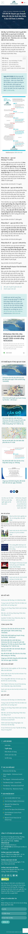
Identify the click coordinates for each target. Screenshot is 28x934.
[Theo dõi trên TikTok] (5, 875)
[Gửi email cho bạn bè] (17, 491)
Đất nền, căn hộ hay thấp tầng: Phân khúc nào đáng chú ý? (13, 614)
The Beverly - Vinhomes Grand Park (13, 785)
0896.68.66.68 (18, 152)
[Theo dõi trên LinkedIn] (14, 875)
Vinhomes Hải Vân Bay (9, 771)
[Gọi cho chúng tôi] (11, 875)
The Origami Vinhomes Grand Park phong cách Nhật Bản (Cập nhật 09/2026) (18, 565)
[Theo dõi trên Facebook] (2, 875)
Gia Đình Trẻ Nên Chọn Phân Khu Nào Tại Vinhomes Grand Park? (13, 619)
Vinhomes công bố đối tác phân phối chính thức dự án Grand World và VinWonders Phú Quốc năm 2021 (20, 503)
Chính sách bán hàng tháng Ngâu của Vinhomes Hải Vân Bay (12, 724)
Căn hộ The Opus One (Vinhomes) (14, 809)
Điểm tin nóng (7, 11)
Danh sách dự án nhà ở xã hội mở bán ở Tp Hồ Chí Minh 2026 (18, 532)
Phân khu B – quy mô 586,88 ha (10, 62)
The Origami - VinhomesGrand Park (13, 779)
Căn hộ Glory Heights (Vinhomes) (14, 801)
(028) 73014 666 (8, 841)
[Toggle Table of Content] (23, 58)
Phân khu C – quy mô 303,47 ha (10, 64)
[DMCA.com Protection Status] (5, 879)
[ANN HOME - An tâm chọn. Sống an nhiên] (14, 3)
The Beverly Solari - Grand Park (12, 782)
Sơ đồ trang (8, 758)
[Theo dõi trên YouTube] (16, 875)
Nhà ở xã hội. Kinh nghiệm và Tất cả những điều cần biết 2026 (17, 518)
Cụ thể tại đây (10, 90)
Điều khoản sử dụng (11, 752)
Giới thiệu (7, 745)
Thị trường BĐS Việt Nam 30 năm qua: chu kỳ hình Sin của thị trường (17, 547)
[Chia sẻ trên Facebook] (11, 491)
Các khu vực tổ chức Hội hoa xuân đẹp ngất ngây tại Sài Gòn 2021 (7, 501)
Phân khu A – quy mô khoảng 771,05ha (12, 60)
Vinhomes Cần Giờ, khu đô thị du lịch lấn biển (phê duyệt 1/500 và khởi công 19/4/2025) (13, 630)
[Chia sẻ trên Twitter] (14, 491)
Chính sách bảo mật (10, 755)
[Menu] (2, 2)
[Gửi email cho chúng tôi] (8, 875)
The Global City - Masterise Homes (13, 789)
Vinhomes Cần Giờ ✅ (19, 11)
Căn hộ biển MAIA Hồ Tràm (12, 798)
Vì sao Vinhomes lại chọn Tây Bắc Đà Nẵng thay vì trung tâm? (13, 729)
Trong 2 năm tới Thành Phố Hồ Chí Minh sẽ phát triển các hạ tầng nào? (13, 604)
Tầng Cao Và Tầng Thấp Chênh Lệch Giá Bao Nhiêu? (14, 609)
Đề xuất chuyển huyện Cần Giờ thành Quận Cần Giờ (13, 69)
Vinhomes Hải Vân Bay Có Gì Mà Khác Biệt (13, 600)
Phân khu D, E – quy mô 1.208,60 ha (11, 66)
